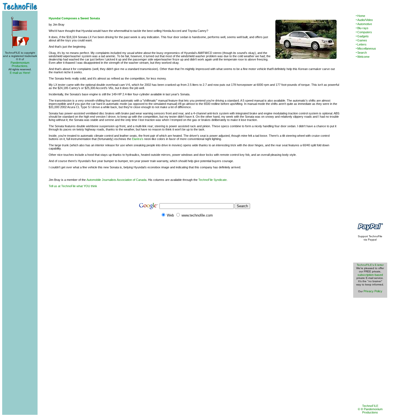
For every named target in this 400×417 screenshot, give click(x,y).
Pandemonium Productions (20, 64)
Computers (364, 32)
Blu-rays (362, 28)
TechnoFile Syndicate (212, 179)
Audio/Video (365, 20)
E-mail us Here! (20, 72)
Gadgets (363, 36)
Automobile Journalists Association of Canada (116, 179)
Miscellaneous (366, 48)
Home (361, 15)
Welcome (363, 56)
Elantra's (137, 139)
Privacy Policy (373, 291)
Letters (362, 44)
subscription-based (370, 274)
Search (362, 52)
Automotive (364, 24)
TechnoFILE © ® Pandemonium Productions (370, 409)
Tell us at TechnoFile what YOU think (73, 186)
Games (362, 40)
